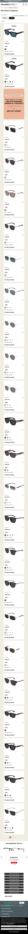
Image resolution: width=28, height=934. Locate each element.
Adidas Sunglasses (14, 876)
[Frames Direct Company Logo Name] (9, 4)
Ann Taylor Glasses (14, 884)
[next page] (17, 837)
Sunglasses (6, 7)
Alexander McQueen (14, 882)
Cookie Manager (10, 923)
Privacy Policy (5, 922)
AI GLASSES (3, 14)
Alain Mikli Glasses (14, 879)
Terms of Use (13, 922)
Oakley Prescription (14, 874)
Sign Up (21, 902)
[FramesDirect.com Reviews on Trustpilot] (14, 905)
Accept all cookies (14, 926)
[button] (26, 857)
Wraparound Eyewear (14, 890)
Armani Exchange (14, 887)
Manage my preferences (14, 931)
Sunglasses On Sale (14, 892)
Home (2, 7)
